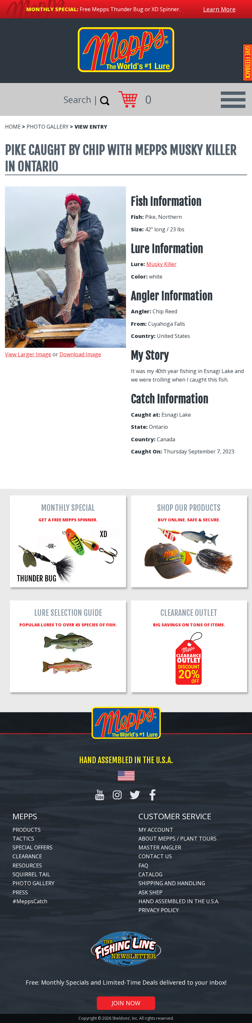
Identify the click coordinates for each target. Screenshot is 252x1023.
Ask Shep (150, 892)
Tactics (23, 838)
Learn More (219, 9)
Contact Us (155, 856)
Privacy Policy (158, 910)
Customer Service (174, 816)
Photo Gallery (48, 126)
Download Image (80, 354)
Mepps (24, 816)
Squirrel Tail (31, 874)
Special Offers (32, 847)
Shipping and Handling (171, 883)
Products (26, 829)
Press (20, 892)
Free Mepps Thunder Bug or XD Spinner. (130, 9)
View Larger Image (28, 354)
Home (13, 126)
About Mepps (157, 838)
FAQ (143, 865)
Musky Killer (161, 264)
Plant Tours (198, 838)
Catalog (150, 874)
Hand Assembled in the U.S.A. (178, 901)
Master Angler (159, 847)
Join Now (126, 1003)
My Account (155, 829)
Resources (27, 865)
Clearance (27, 856)
